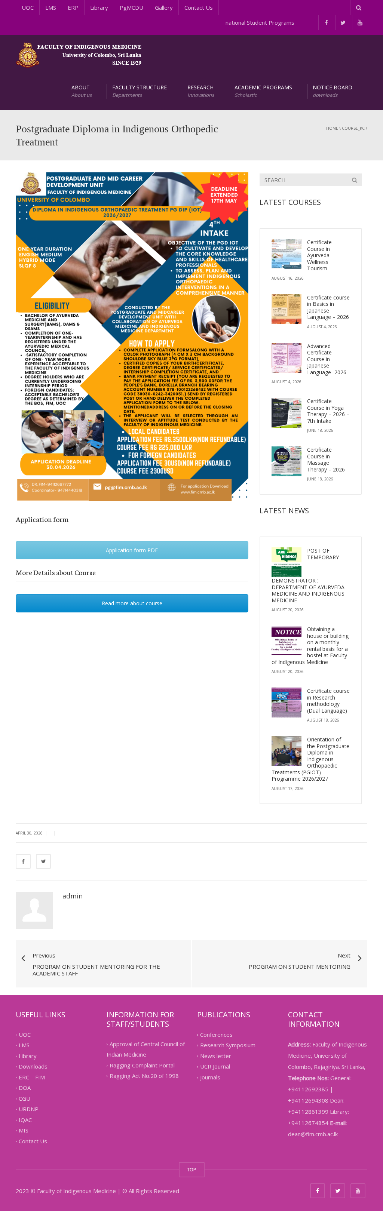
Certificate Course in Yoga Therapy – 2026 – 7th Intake (328, 410)
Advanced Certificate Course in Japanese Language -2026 (326, 359)
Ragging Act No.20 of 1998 (144, 1076)
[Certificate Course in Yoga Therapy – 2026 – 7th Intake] (286, 413)
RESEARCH (200, 91)
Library (99, 7)
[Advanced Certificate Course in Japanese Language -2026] (286, 358)
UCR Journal (215, 1066)
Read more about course (132, 603)
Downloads (33, 1066)
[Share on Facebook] (23, 861)
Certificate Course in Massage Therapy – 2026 (326, 459)
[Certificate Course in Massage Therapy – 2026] (286, 461)
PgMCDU (131, 7)
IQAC (25, 1120)
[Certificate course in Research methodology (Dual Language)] (286, 702)
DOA (25, 1088)
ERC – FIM (32, 1077)
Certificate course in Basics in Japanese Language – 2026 (328, 307)
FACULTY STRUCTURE (139, 91)
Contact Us (198, 7)
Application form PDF (132, 550)
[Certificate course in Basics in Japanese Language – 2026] (286, 309)
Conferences (216, 1034)
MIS (23, 1130)
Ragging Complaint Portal (142, 1065)
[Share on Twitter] (43, 861)
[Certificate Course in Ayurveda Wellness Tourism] (286, 254)
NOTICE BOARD (332, 91)
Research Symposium (227, 1045)
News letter (215, 1056)
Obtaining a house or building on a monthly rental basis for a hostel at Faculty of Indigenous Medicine (310, 646)
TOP (191, 1169)
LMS (50, 7)
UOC (28, 7)
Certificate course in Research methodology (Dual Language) (328, 700)
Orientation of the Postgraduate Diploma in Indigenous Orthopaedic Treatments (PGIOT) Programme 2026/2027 (310, 759)
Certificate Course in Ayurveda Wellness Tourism (319, 255)
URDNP (29, 1109)
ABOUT (81, 91)
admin (72, 895)
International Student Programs (247, 22)
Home (332, 128)
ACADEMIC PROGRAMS (263, 91)
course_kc (353, 128)
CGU (24, 1098)
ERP (73, 7)
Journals (210, 1077)
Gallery (164, 7)
